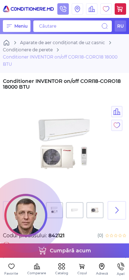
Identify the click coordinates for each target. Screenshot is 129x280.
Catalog (61, 273)
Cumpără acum (70, 250)
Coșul (82, 273)
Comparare (36, 273)
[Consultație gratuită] (25, 215)
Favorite (11, 273)
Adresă (102, 273)
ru (120, 26)
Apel (121, 274)
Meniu (21, 26)
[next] (117, 210)
